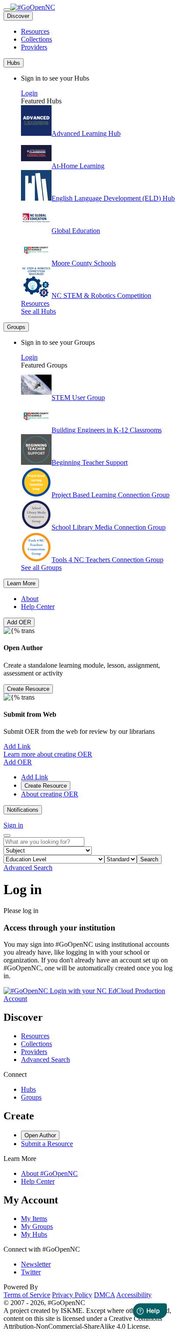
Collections (36, 39)
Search (149, 859)
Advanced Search (27, 867)
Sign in (13, 825)
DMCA (104, 1295)
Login (29, 93)
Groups (31, 1097)
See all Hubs (38, 311)
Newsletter (36, 1264)
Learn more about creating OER (47, 754)
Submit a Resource (47, 1143)
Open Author (40, 1135)
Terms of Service (26, 1295)
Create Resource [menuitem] (45, 785)
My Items (34, 1218)
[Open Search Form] (6, 835)
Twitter (31, 1272)
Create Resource (28, 689)
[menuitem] (99, 31)
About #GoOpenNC (49, 1173)
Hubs (28, 1089)
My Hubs (34, 1234)
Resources (35, 31)
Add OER (19, 622)
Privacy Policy (72, 1295)
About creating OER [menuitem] (49, 794)
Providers (34, 47)
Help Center (38, 606)
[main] (90, 942)
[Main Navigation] (6, 9)
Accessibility (134, 1295)
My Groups (37, 1226)
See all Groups (41, 567)
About (29, 598)
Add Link (17, 746)
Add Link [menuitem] (34, 777)
